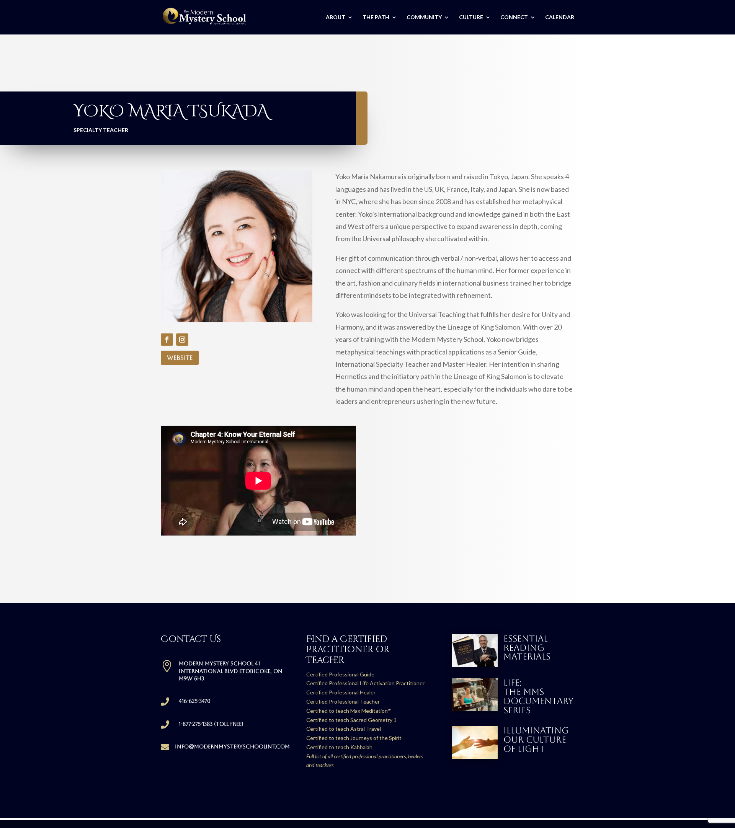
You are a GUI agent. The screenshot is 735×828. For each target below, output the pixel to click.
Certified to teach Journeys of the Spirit (354, 738)
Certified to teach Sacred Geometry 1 (351, 720)
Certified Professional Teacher (343, 701)
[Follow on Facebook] (167, 339)
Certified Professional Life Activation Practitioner (365, 683)
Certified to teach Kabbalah (339, 747)
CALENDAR (559, 17)
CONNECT (514, 17)
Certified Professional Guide (340, 674)
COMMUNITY (424, 17)
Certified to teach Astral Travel (343, 728)
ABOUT (335, 17)
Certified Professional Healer (341, 692)
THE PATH (376, 17)
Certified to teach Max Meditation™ (348, 710)
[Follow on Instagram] (182, 339)
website (180, 357)
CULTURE (471, 17)
